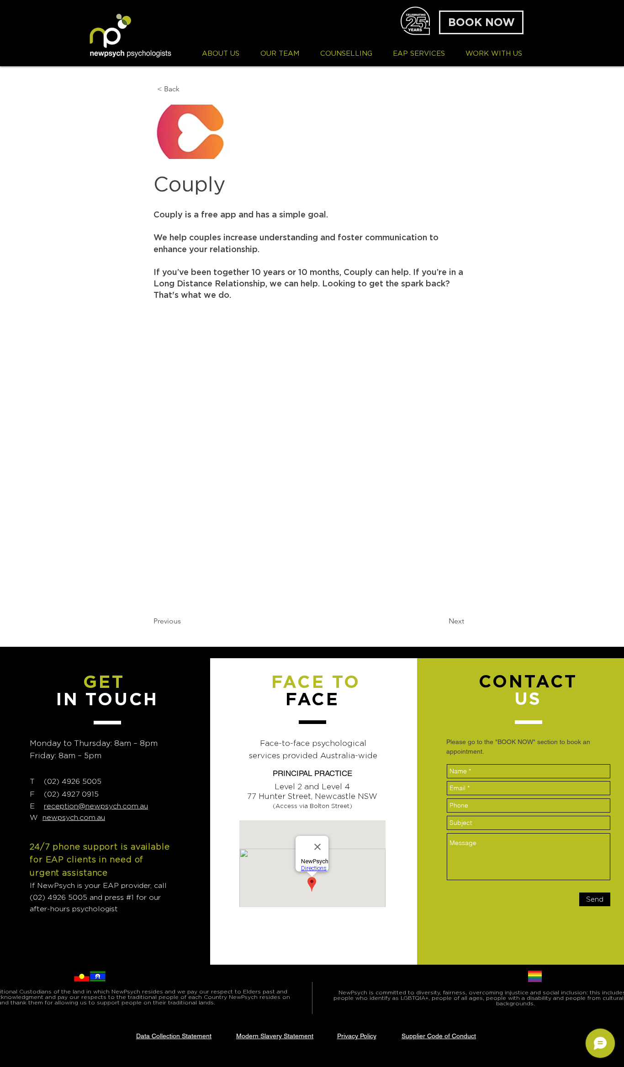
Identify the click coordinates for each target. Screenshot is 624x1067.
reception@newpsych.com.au (96, 806)
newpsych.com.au (73, 817)
